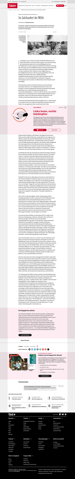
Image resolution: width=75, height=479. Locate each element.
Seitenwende (60, 471)
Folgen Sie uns (55, 414)
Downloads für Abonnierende (29, 464)
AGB (56, 471)
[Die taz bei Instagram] (66, 414)
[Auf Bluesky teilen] (35, 349)
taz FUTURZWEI (56, 444)
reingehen (10, 451)
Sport (9, 428)
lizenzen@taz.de (17, 471)
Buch (18, 9)
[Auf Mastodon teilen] (32, 349)
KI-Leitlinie (63, 469)
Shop (9, 462)
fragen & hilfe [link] (23, 1)
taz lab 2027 (41, 449)
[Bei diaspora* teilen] (43, 349)
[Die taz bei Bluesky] (63, 414)
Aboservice (25, 460)
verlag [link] (9, 1)
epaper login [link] (63, 1)
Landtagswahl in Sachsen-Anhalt (29, 422)
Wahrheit (10, 434)
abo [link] (52, 1)
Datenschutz (46, 471)
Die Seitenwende (42, 425)
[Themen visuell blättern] (54, 5)
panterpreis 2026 (57, 430)
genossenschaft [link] (57, 1)
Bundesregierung (27, 428)
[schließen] (65, 107)
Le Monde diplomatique (58, 446)
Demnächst (40, 442)
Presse (39, 428)
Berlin (9, 430)
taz (12, 414)
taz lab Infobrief (26, 447)
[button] (66, 6)
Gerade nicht (61, 107)
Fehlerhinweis (33, 346)
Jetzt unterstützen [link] (25, 335)
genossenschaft (56, 423)
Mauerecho (10, 447)
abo (54, 421)
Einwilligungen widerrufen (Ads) (45, 473)
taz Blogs (55, 442)
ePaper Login (26, 462)
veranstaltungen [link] (15, 1)
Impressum (51, 471)
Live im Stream (41, 445)
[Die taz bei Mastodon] (60, 414)
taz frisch (25, 443)
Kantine (10, 461)
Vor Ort (40, 443)
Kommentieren (27, 346)
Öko (9, 423)
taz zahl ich (55, 425)
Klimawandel (26, 430)
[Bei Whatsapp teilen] (40, 349)
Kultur (15, 9)
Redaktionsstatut (47, 469)
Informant (40, 471)
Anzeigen (10, 464)
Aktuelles (40, 421)
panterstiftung (56, 428)
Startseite (10, 9)
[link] (25, 5)
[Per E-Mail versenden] (29, 349)
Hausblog (40, 423)
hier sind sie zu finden (32, 389)
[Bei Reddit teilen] (46, 349)
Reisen (9, 459)
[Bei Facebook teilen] (37, 349)
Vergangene (41, 447)
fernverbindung (11, 443)
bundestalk (10, 442)
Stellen (39, 427)
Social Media (26, 427)
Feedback (25, 458)
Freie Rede (10, 449)
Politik (9, 421)
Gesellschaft (11, 425)
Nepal (24, 425)
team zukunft (26, 442)
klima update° (11, 445)
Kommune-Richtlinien (56, 469)
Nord (9, 432)
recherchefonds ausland (58, 427)
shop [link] (19, 1)
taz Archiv (55, 447)
